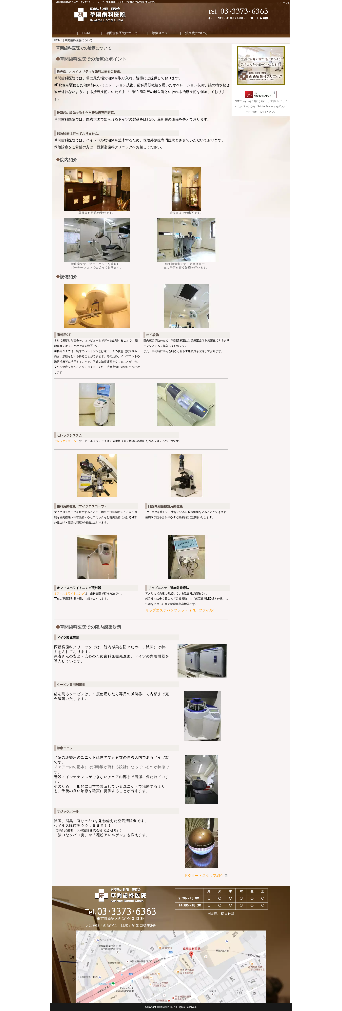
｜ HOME (84, 33)
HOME (58, 40)
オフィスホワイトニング (69, 593)
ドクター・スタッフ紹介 (204, 875)
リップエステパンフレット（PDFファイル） (181, 609)
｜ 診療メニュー (158, 33)
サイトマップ (283, 2)
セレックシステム (65, 441)
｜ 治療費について (193, 33)
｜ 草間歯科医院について (119, 33)
